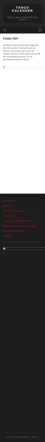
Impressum (7, 206)
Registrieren (8, 216)
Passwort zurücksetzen (13, 211)
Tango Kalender (22, 9)
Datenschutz (8, 201)
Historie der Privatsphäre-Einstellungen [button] (19, 226)
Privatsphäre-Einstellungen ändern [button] (17, 221)
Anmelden (7, 236)
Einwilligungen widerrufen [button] (14, 231)
